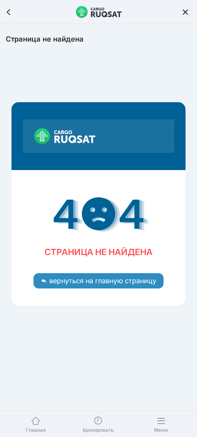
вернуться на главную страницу (101, 281)
